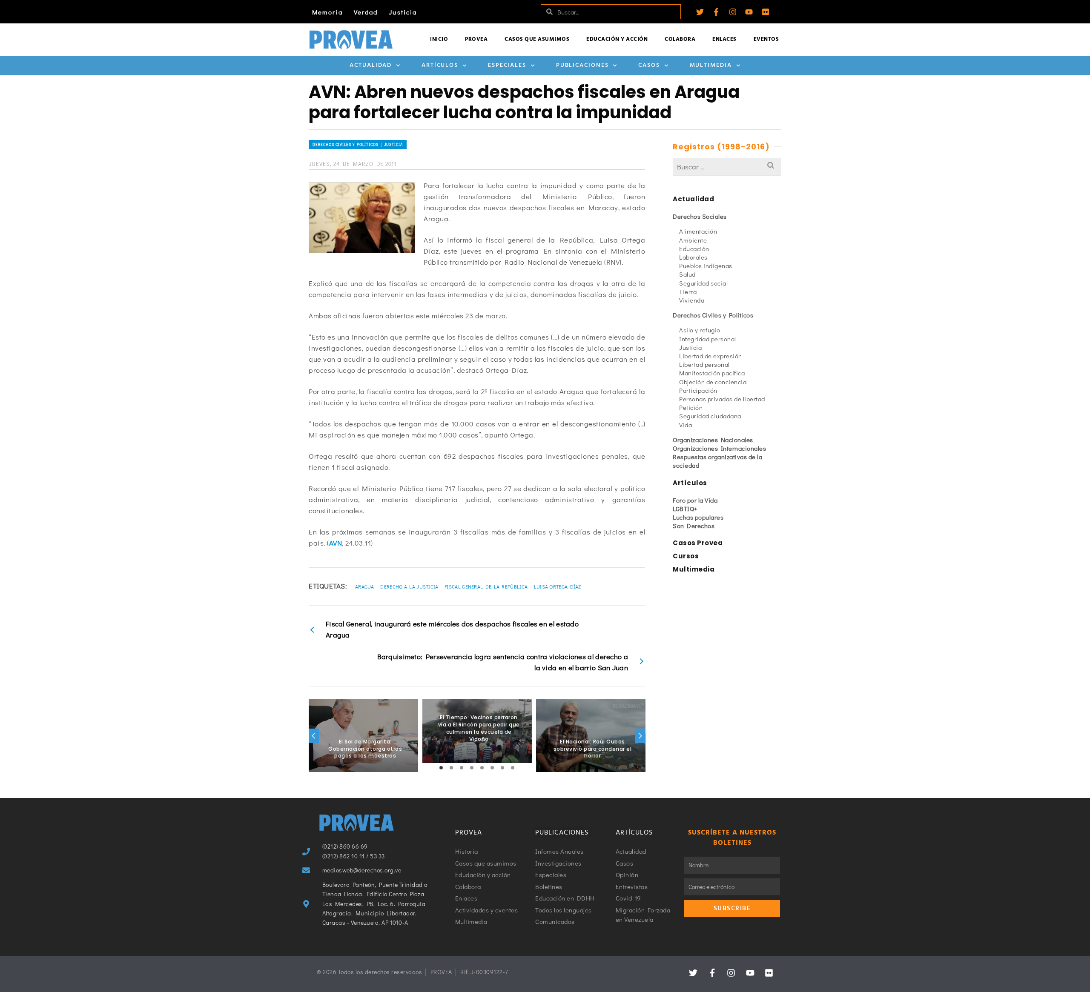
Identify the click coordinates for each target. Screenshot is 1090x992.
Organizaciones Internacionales (719, 448)
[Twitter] (700, 12)
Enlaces (724, 39)
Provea (476, 39)
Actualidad (371, 65)
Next (640, 736)
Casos (649, 65)
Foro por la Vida (695, 500)
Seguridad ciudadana (710, 416)
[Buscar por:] (727, 167)
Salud (687, 274)
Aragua (364, 586)
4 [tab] (472, 767)
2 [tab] (451, 767)
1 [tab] (441, 767)
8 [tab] (512, 767)
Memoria (327, 12)
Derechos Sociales (700, 216)
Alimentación (698, 231)
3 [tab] (461, 767)
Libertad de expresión (710, 356)
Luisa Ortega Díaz (557, 586)
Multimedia (711, 65)
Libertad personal (704, 364)
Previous (314, 736)
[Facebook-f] (716, 12)
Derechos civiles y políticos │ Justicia (358, 144)
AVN (335, 543)
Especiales (507, 65)
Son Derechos (693, 525)
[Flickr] (765, 12)
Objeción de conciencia (712, 381)
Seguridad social (703, 283)
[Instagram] (733, 12)
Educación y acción (617, 39)
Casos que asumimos (537, 39)
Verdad (366, 12)
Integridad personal (707, 338)
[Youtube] (749, 12)
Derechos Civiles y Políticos (713, 315)
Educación (694, 248)
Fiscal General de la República (486, 586)
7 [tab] (502, 767)
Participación (698, 390)
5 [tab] (482, 767)
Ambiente (693, 240)
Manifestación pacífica (712, 373)
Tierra (688, 291)
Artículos (440, 65)
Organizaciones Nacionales (713, 439)
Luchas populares (698, 517)
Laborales (693, 257)
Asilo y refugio (699, 330)
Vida (685, 424)
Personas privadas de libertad (722, 399)
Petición (691, 407)
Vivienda (691, 300)
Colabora (680, 39)
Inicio (439, 39)
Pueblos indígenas (705, 265)
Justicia (403, 12)
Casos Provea (698, 542)
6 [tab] (492, 767)
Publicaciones (582, 65)
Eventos (766, 39)
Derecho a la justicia (409, 586)
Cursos (686, 556)
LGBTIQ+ (685, 508)
